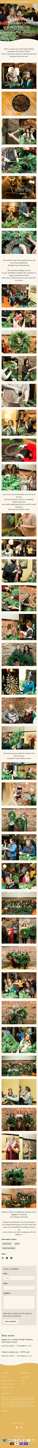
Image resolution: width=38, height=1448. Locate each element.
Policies (4, 1377)
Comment (6, 1293)
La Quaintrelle (21, 1436)
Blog (22, 1380)
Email (5, 1283)
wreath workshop (9, 1248)
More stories (8, 1335)
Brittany (14, 1214)
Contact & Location (8, 1387)
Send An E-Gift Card (8, 1384)
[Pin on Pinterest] (11, 1258)
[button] (35, 8)
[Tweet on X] (3, 1258)
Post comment (10, 1321)
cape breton (7, 1244)
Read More (5, 1410)
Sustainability (25, 1377)
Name (5, 1273)
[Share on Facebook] (7, 1258)
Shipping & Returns (8, 1380)
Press (22, 1384)
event (17, 1244)
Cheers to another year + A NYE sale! (16, 1352)
